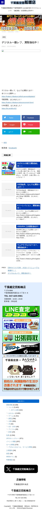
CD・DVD (12, 426)
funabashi (13, 148)
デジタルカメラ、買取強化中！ (19, 273)
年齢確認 (9, 460)
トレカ (11, 407)
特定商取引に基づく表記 (14, 501)
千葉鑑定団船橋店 (21, 490)
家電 (5, 142)
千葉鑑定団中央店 (21, 484)
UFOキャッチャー (12, 438)
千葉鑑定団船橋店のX (23, 469)
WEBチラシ (10, 457)
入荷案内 (9, 450)
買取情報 (9, 405)
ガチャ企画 (15, 410)
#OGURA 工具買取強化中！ (28, 226)
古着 (10, 421)
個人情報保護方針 (30, 501)
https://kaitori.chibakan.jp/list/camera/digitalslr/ (18, 96)
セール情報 (10, 444)
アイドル (12, 429)
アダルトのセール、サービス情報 (20, 447)
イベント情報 (11, 441)
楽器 (7, 453)
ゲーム (11, 416)
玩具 (7, 435)
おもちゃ (12, 413)
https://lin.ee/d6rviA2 (9, 108)
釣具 (10, 432)
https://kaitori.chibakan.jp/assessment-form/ (18, 102)
